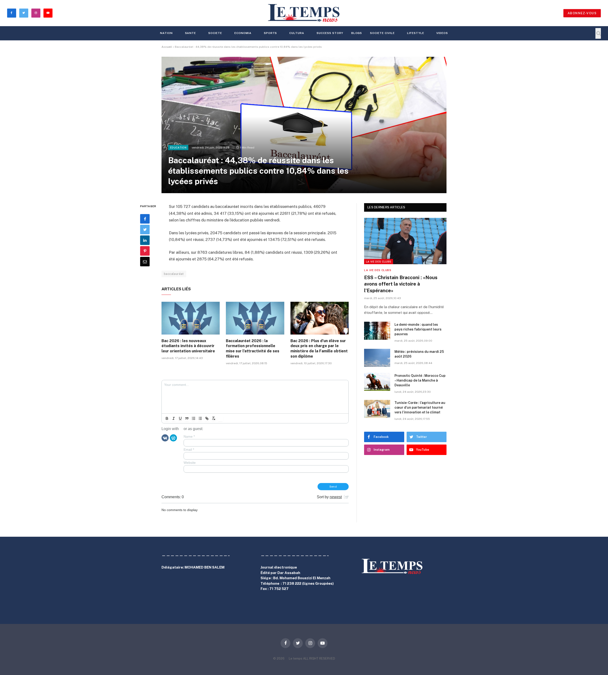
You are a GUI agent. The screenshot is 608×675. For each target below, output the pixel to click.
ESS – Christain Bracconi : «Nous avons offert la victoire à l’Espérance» (400, 284)
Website (190, 462)
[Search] (598, 33)
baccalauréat (174, 274)
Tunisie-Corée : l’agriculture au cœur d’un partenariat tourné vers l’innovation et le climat (419, 407)
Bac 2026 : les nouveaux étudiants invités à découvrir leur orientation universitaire (188, 346)
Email (189, 449)
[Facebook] (145, 219)
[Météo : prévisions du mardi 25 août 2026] (377, 358)
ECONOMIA (243, 33)
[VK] (165, 438)
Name (189, 436)
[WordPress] (173, 438)
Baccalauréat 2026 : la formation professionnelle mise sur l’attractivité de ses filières (252, 349)
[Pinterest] (145, 251)
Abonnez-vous (582, 13)
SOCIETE (215, 33)
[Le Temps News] (304, 13)
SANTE (190, 33)
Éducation (178, 147)
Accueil (167, 46)
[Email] (145, 262)
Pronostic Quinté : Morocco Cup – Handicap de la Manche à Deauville (420, 380)
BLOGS (356, 33)
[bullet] (200, 418)
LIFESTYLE (415, 33)
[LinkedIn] (145, 240)
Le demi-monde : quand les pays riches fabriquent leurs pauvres (418, 329)
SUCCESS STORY (330, 33)
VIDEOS (442, 33)
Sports (270, 33)
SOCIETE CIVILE (382, 33)
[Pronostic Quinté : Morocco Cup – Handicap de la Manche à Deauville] (377, 382)
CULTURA (296, 33)
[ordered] (193, 418)
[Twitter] (145, 230)
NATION (166, 33)
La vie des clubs (378, 261)
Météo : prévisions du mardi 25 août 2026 (419, 354)
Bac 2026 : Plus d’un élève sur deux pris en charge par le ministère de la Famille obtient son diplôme (319, 349)
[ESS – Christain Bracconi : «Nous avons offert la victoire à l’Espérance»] (405, 241)
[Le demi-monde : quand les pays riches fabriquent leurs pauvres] (377, 331)
